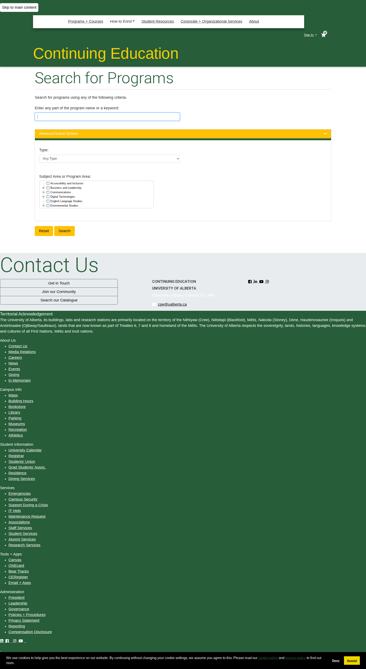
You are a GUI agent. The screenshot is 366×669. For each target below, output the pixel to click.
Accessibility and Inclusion (66, 183)
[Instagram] (268, 282)
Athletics (15, 435)
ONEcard (16, 566)
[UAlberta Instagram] (16, 641)
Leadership (17, 603)
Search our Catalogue (59, 300)
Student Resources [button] (157, 21)
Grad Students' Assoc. (27, 467)
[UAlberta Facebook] (8, 641)
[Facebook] (251, 282)
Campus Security (22, 499)
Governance (18, 609)
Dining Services (21, 479)
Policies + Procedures (27, 615)
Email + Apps (19, 583)
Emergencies (19, 493)
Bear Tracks (18, 571)
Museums (16, 424)
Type (43, 150)
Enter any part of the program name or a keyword (76, 108)
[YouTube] (262, 282)
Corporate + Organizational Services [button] (211, 21)
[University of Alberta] (52, 35)
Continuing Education (106, 53)
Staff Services (20, 528)
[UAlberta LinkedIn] (3, 641)
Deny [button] (336, 660)
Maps (13, 395)
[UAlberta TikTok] (25, 641)
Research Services (24, 545)
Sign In (309, 35)
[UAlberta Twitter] (12, 641)
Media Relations (22, 352)
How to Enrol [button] (121, 21)
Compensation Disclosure (30, 632)
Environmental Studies (64, 205)
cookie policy (268, 658)
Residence (17, 473)
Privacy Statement (23, 620)
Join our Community (59, 292)
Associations (19, 522)
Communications (60, 192)
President (16, 597)
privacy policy (295, 658)
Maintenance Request (27, 516)
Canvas (14, 560)
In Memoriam (19, 380)
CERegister (18, 577)
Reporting (16, 626)
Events (14, 369)
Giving (13, 375)
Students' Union (21, 461)
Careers (15, 357)
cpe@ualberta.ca (172, 304)
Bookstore (17, 407)
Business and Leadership (65, 187)
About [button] (254, 21)
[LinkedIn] (256, 282)
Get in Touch (59, 283)
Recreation (17, 429)
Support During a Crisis (28, 505)
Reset (44, 231)
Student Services (22, 534)
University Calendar (25, 450)
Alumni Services (22, 539)
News (13, 363)
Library (14, 412)
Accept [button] (352, 660)
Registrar (16, 456)
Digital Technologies (62, 196)
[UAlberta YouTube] (22, 641)
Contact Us (17, 346)
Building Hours (20, 401)
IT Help (14, 511)
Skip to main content (19, 7)
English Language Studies (66, 201)
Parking (14, 418)
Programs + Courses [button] (85, 21)
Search (64, 231)
